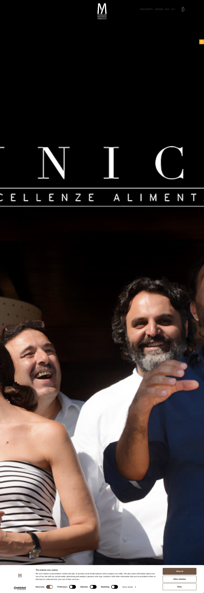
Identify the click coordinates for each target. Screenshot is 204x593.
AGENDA (159, 10)
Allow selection (179, 579)
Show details (127, 587)
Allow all (179, 571)
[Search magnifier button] (201, 41)
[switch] (72, 587)
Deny (179, 587)
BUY (167, 10)
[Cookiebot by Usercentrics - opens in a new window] (20, 588)
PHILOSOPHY (146, 10)
